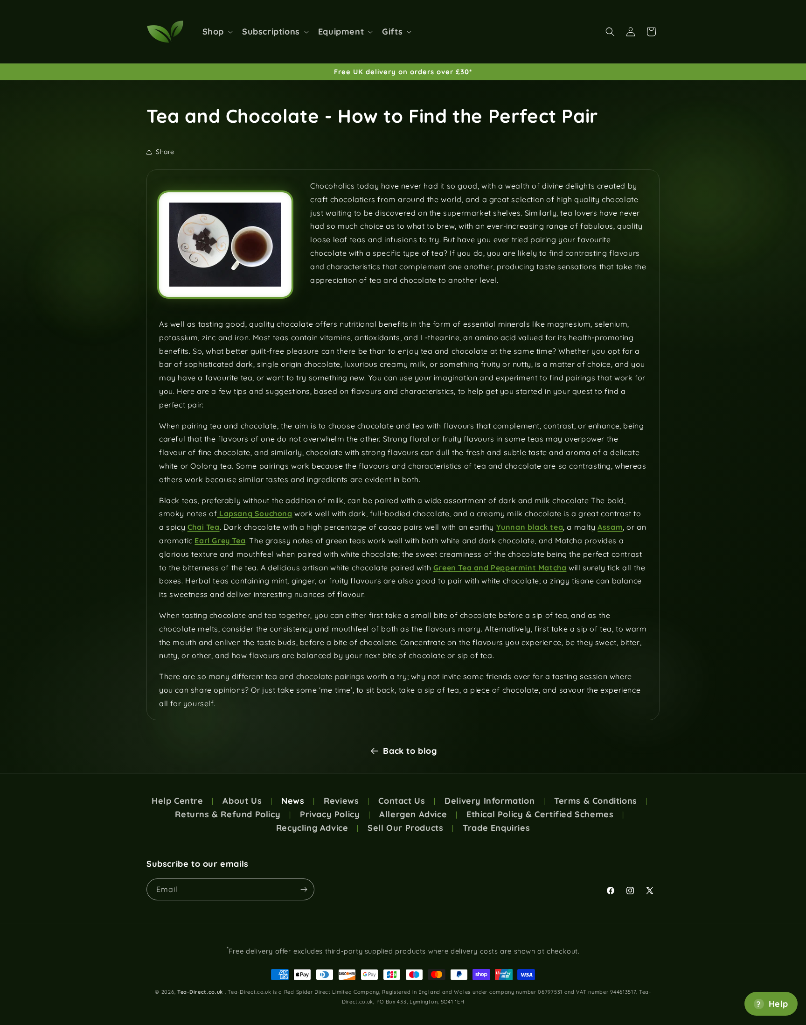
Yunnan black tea (529, 527)
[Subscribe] (303, 889)
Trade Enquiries (496, 828)
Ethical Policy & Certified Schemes (539, 814)
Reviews (341, 801)
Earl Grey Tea (220, 540)
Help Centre (177, 801)
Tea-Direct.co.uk (200, 992)
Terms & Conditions (595, 801)
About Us (242, 801)
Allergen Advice (413, 814)
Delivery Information (490, 801)
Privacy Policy (330, 814)
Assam (610, 527)
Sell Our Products (405, 828)
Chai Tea (204, 527)
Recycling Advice (312, 828)
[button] (216, 31)
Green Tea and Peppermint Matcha (500, 567)
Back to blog (410, 750)
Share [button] (165, 151)
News (292, 801)
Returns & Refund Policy (227, 814)
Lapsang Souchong (254, 513)
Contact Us (401, 801)
